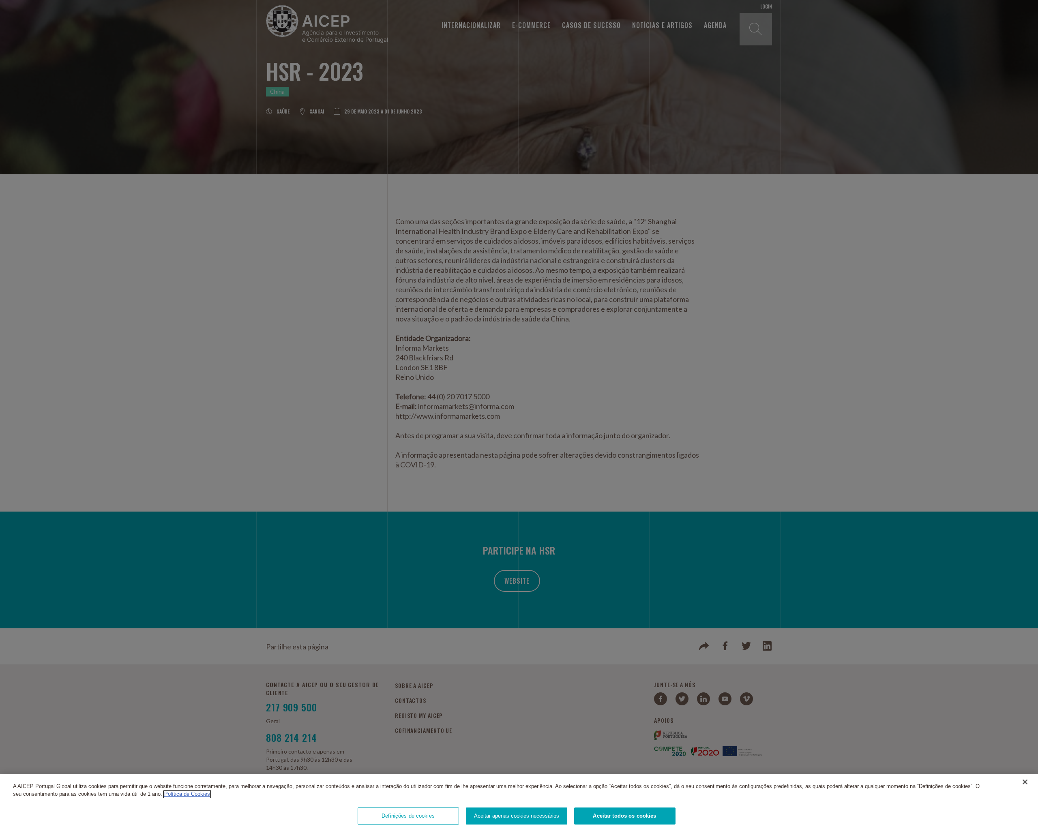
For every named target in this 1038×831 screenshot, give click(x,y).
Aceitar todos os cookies (624, 816)
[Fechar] (1025, 782)
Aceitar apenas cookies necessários (516, 816)
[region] (519, 802)
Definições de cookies (408, 816)
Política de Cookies (187, 794)
